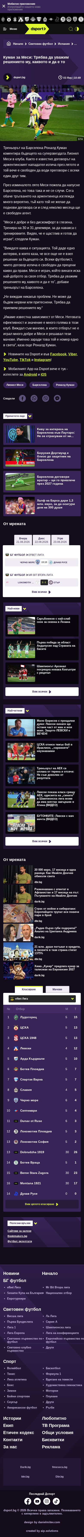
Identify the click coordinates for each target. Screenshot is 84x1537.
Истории (12, 1418)
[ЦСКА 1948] (15, 19)
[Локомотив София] (69, 19)
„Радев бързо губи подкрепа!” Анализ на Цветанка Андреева (55, 929)
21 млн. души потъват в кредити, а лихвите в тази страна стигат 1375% (57, 950)
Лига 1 (11, 1327)
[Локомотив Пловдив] (63, 19)
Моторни (52, 1390)
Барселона (40, 384)
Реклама (51, 1446)
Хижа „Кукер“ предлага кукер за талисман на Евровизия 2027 (56, 968)
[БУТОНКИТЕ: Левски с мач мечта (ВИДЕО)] (41, 822)
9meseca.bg (59, 1467)
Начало (18, 43)
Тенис (11, 1373)
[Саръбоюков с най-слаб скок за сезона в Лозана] (41, 625)
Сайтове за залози (19, 1230)
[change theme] (77, 29)
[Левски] (21, 19)
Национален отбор (59, 1293)
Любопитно (54, 1418)
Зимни (11, 1390)
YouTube (10, 360)
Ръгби (50, 1407)
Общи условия (57, 1432)
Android (30, 374)
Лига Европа (16, 1333)
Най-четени (15, 710)
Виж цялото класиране (39, 1204)
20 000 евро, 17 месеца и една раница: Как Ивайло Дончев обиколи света (55, 873)
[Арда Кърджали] (27, 19)
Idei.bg (25, 1476)
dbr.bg (38, 882)
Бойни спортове (18, 1396)
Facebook (58, 354)
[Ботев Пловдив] (33, 19)
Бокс (10, 1385)
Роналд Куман (65, 384)
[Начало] (9, 43)
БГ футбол (14, 1280)
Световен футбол (40, 43)
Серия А (51, 1321)
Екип (8, 1425)
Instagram (42, 360)
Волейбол (14, 1368)
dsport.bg (19, 77)
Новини (11, 1273)
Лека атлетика (16, 1379)
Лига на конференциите (62, 1333)
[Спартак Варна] (39, 19)
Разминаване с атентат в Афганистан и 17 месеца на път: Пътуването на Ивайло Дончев (56, 892)
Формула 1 (53, 1373)
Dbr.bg (60, 1476)
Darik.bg (25, 1467)
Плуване (52, 1396)
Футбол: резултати (20, 1241)
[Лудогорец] (3, 19)
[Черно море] (75, 19)
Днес (41, 540)
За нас (10, 1446)
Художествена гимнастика (64, 1385)
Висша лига (15, 1316)
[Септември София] (51, 19)
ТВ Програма (55, 1425)
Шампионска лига (58, 1327)
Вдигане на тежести (59, 1379)
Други (50, 1347)
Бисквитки (53, 1439)
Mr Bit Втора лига (31, 575)
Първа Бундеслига (20, 1321)
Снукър (12, 1402)
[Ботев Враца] (81, 19)
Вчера (23, 540)
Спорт (9, 1361)
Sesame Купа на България (25, 1293)
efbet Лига (27, 554)
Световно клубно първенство (19, 1349)
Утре (60, 540)
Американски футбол (22, 1407)
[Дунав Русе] (57, 19)
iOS (44, 374)
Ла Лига (51, 1316)
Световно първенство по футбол (24, 1340)
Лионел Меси (14, 384)
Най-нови (13, 608)
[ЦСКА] (9, 19)
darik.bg (39, 901)
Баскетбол (53, 1368)
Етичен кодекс (18, 1432)
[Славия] (45, 19)
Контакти (12, 1439)
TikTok (25, 360)
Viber (72, 354)
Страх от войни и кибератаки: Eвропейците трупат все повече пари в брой (56, 912)
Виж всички (39, 591)
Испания (64, 43)
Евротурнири (16, 1298)
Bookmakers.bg (17, 1236)
